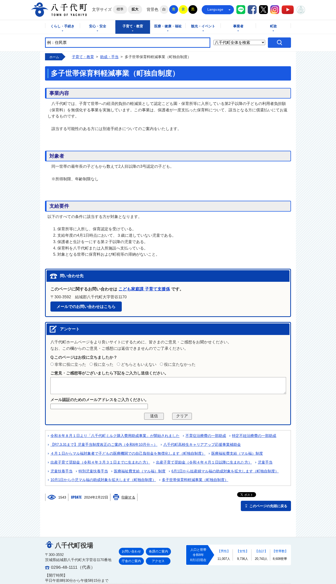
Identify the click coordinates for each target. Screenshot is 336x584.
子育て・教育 (132, 26)
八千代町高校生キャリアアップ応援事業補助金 (202, 445)
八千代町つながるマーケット (300, 10)
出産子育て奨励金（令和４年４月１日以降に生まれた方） (204, 462)
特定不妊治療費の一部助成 (254, 436)
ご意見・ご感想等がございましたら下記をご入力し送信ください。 (109, 373)
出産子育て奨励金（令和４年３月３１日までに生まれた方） (100, 462)
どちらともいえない (138, 364)
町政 (273, 26)
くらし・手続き (62, 26)
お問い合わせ (131, 551)
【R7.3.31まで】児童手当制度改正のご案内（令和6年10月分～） (103, 445)
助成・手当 (109, 57)
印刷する (128, 497)
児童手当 (265, 462)
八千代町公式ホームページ (59, 9)
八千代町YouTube (288, 9)
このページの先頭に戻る (268, 506)
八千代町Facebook (252, 9)
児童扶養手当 (61, 471)
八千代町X (263, 9)
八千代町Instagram (274, 9)
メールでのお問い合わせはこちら (86, 306)
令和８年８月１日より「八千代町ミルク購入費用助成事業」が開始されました (115, 436)
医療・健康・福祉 (168, 26)
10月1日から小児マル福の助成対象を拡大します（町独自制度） (103, 480)
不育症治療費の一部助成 (205, 436)
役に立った (103, 364)
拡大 (135, 9)
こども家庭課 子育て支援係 (144, 289)
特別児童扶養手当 (93, 471)
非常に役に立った (70, 364)
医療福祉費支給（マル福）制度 (237, 453)
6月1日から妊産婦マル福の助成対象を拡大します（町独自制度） (225, 471)
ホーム (54, 57)
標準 (120, 9)
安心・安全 (97, 26)
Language (215, 9)
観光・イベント (203, 26)
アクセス (158, 561)
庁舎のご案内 (131, 561)
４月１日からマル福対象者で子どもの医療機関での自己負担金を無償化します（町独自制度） (127, 453)
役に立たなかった (180, 364)
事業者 (238, 26)
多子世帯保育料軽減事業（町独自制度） (195, 480)
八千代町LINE (240, 9)
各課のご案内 (158, 551)
